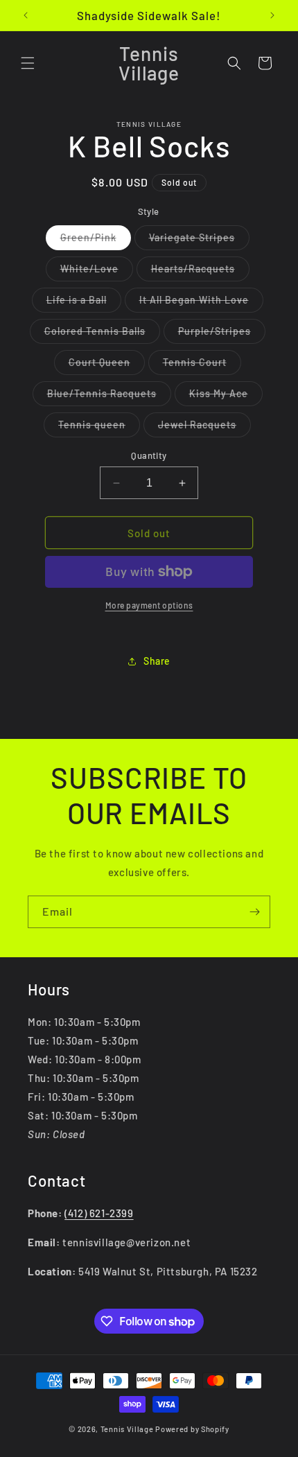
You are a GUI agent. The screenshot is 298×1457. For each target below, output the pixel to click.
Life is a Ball (83, 303)
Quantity (148, 455)
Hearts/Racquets (200, 271)
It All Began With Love (201, 303)
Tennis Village (127, 1428)
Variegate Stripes (199, 240)
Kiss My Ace (226, 396)
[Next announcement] (272, 15)
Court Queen (107, 365)
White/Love (96, 271)
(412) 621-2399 (98, 1213)
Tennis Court (202, 365)
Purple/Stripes (221, 334)
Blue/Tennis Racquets (109, 396)
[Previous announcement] (25, 15)
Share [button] (156, 661)
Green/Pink (95, 240)
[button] (27, 63)
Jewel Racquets (204, 427)
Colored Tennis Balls (102, 334)
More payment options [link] (149, 605)
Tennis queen (99, 427)
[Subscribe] (254, 912)
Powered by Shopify (192, 1428)
